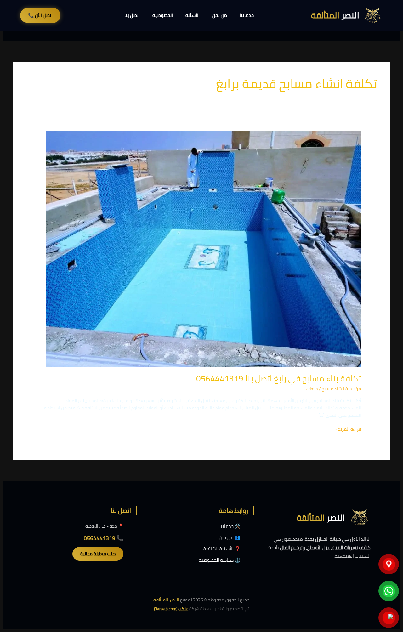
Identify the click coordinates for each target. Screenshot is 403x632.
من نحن (219, 15)
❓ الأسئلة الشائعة (222, 548)
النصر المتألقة (166, 600)
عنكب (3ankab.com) (171, 608)
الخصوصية (162, 15)
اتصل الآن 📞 (40, 15)
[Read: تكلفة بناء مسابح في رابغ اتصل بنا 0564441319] (203, 248)
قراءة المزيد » (348, 429)
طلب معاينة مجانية (98, 554)
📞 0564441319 (103, 538)
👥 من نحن (230, 537)
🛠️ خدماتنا (230, 526)
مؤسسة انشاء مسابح (341, 389)
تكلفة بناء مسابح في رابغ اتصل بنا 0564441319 (278, 378)
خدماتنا (247, 15)
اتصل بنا (132, 15)
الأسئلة (192, 15)
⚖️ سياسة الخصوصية (220, 560)
